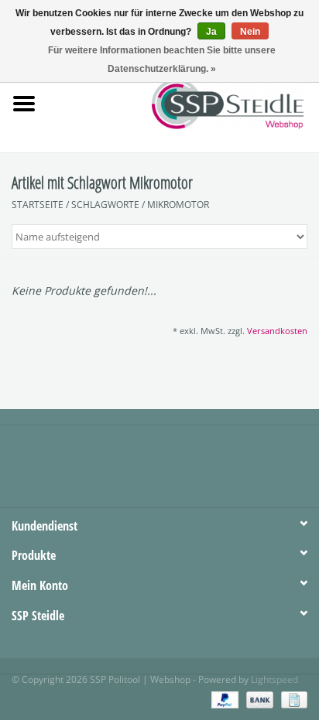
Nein (250, 31)
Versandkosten (277, 330)
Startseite (37, 204)
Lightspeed (274, 679)
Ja (211, 31)
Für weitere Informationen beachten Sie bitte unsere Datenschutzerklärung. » (162, 59)
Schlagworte (105, 204)
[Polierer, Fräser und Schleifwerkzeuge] (251, 102)
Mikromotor (178, 204)
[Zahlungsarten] (223, 698)
